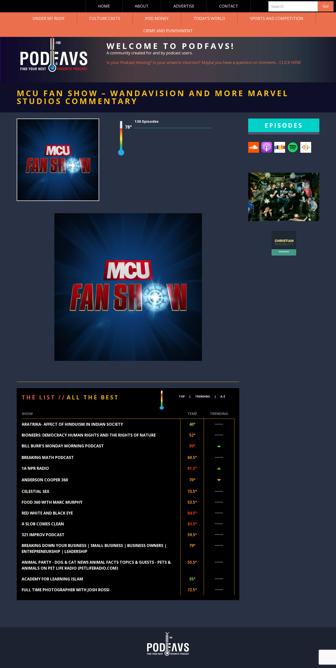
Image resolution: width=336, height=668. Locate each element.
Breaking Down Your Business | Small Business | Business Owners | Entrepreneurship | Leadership (94, 548)
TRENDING (202, 396)
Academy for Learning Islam (52, 579)
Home (104, 6)
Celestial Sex (35, 491)
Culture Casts (104, 18)
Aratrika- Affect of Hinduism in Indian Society (72, 424)
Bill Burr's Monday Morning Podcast (63, 446)
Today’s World (209, 18)
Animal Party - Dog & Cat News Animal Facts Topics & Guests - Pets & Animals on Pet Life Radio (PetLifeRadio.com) (96, 565)
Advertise (183, 6)
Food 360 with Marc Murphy (52, 502)
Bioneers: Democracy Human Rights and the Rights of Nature (89, 435)
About (142, 6)
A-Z (222, 396)
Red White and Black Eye (47, 513)
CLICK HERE (290, 62)
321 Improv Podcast (43, 534)
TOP (182, 396)
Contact (228, 6)
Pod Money (157, 18)
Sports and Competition (276, 18)
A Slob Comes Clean (43, 524)
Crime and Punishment (168, 30)
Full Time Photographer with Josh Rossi (65, 589)
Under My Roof (48, 18)
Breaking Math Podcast (48, 457)
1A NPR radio (35, 468)
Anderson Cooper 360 (45, 480)
